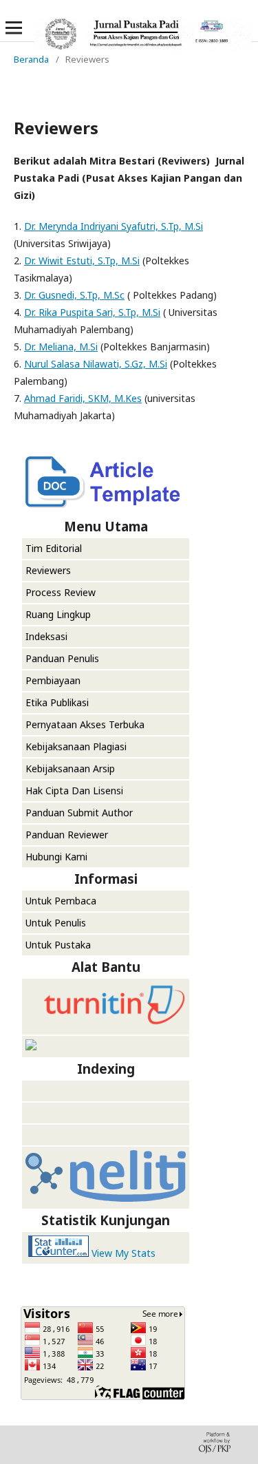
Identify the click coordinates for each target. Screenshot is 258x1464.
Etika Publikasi (57, 702)
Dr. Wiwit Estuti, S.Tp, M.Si (82, 260)
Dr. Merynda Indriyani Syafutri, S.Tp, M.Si (113, 226)
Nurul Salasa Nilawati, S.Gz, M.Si (95, 363)
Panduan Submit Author (79, 812)
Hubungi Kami (56, 856)
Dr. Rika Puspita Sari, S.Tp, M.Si (92, 312)
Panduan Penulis (62, 658)
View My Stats (123, 1253)
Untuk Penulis (55, 922)
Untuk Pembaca (60, 900)
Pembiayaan (52, 680)
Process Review (60, 592)
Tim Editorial (53, 548)
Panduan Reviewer (66, 834)
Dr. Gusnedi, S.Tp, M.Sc (74, 294)
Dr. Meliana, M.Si (61, 346)
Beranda (31, 59)
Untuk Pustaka (59, 944)
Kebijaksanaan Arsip (70, 768)
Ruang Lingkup (58, 614)
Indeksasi (46, 636)
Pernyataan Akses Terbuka (84, 724)
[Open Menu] (14, 27)
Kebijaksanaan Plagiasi (76, 746)
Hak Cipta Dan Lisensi (74, 790)
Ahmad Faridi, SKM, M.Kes (83, 398)
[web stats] (58, 1253)
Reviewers (48, 570)
